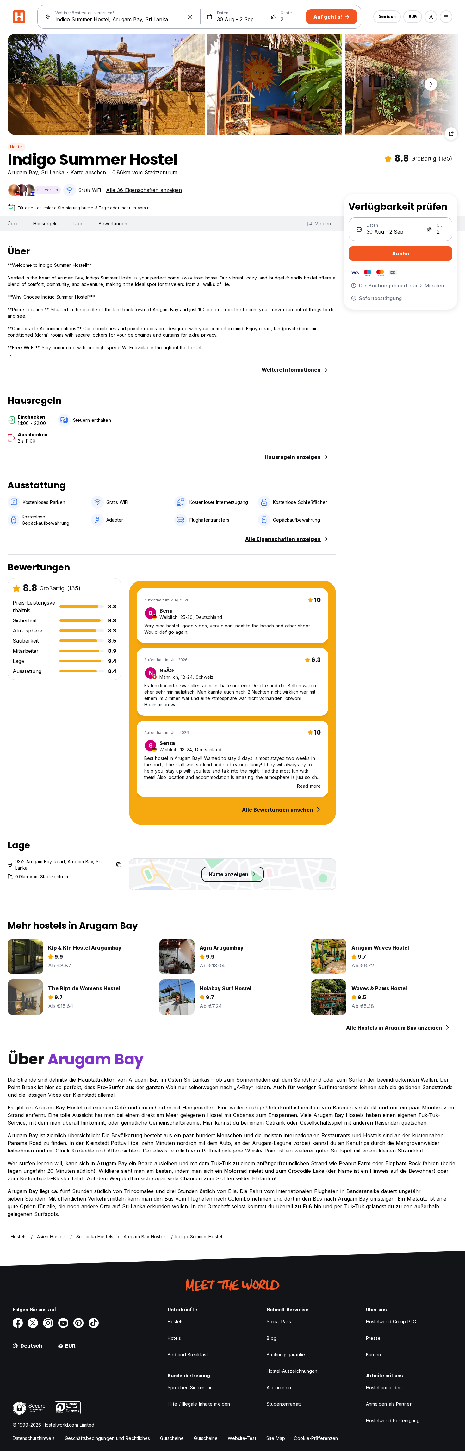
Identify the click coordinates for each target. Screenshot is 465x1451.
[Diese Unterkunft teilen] (451, 133)
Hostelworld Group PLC (391, 1321)
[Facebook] (18, 1323)
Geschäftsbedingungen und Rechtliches (107, 1438)
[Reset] (190, 16)
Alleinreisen (279, 1387)
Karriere (374, 1354)
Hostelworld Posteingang (392, 1420)
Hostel (16, 146)
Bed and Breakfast (188, 1354)
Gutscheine (172, 1438)
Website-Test (242, 1438)
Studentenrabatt (284, 1404)
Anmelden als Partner (389, 1404)
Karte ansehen (88, 172)
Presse (373, 1338)
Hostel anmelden (384, 1387)
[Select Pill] (431, 16)
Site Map (275, 1438)
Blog (271, 1338)
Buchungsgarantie (286, 1354)
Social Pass (279, 1321)
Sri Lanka (52, 172)
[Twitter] (33, 1323)
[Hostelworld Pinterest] (78, 1323)
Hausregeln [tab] (45, 223)
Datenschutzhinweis (34, 1438)
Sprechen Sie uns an (190, 1387)
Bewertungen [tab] (113, 223)
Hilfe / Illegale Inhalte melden (199, 1404)
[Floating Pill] (431, 84)
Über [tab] (13, 223)
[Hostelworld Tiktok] (94, 1323)
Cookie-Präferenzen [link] (316, 1438)
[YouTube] (63, 1323)
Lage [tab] (78, 223)
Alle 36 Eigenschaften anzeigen (144, 190)
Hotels (174, 1338)
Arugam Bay (23, 172)
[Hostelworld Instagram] (48, 1323)
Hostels (175, 1321)
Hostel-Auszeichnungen (292, 1371)
